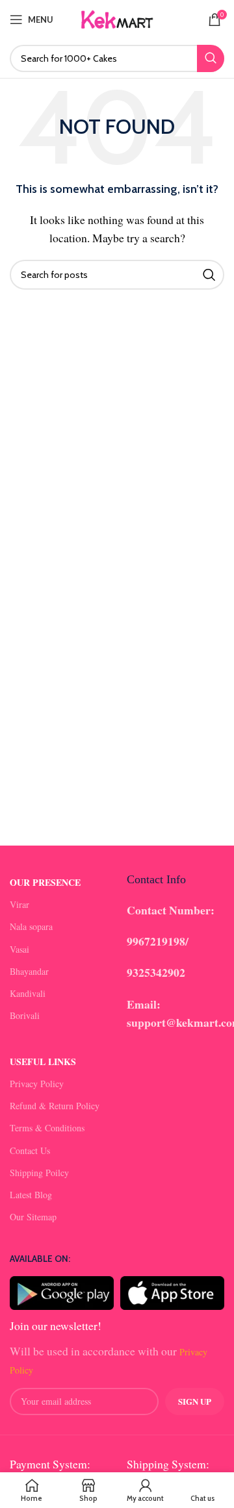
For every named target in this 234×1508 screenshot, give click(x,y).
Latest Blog (31, 1194)
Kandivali (28, 993)
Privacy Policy (37, 1083)
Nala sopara (31, 926)
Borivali (25, 1015)
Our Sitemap (33, 1217)
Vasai (19, 949)
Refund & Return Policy (54, 1106)
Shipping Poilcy (39, 1172)
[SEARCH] (210, 58)
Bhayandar (29, 971)
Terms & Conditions (47, 1128)
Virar (19, 904)
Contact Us (30, 1150)
